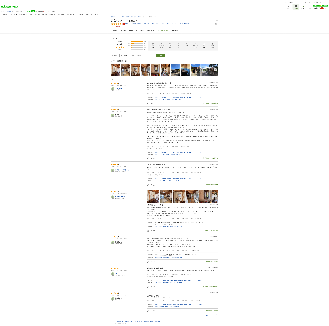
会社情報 (118, 321)
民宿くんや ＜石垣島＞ (124, 20)
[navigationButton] (215, 69)
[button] (115, 70)
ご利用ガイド (292, 2)
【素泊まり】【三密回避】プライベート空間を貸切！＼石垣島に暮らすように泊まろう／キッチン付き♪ (178, 97)
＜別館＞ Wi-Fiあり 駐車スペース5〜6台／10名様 (166, 306)
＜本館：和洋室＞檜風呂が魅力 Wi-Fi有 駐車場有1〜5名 (168, 226)
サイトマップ (300, 2)
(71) (140, 30)
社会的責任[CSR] (137, 321)
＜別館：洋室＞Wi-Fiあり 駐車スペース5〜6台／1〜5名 (167, 99)
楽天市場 (316, 2)
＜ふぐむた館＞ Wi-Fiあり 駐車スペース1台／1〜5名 (167, 181)
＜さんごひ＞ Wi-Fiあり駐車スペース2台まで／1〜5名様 (167, 154)
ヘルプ (285, 2)
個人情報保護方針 (127, 321)
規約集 (152, 321)
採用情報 (146, 321)
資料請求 (157, 321)
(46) (163, 30)
